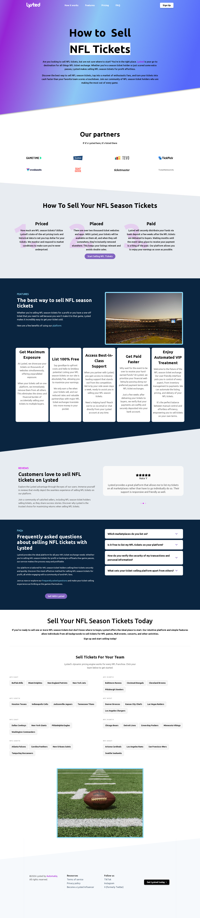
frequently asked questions (54, 580)
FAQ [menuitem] (118, 5)
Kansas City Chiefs (133, 704)
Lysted (140, 61)
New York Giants (39, 725)
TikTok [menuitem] (107, 879)
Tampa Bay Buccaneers (22, 753)
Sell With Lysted (56, 596)
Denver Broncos (112, 704)
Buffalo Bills (17, 683)
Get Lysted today (156, 882)
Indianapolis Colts (40, 704)
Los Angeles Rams (135, 747)
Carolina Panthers (39, 747)
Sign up (88, 638)
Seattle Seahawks (113, 753)
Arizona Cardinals (113, 747)
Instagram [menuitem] (109, 883)
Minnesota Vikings (172, 725)
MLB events (120, 634)
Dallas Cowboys (19, 725)
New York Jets (79, 683)
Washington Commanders (23, 732)
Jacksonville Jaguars (62, 704)
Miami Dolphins (35, 683)
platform (57, 325)
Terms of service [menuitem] (75, 879)
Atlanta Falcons (19, 747)
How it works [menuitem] (71, 5)
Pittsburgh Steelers (114, 689)
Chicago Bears (111, 725)
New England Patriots (57, 683)
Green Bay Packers (149, 725)
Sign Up (167, 5)
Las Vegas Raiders (155, 704)
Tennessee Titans (86, 704)
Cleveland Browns (157, 683)
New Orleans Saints (62, 747)
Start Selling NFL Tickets (100, 256)
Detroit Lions (130, 725)
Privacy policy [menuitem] (73, 883)
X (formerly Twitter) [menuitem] (114, 887)
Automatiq (52, 876)
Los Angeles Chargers (115, 711)
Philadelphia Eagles (61, 725)
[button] (141, 503)
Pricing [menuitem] (105, 5)
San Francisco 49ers (158, 747)
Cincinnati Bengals (135, 683)
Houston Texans (19, 704)
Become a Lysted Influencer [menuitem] (80, 887)
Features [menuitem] (90, 5)
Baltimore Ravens (113, 683)
